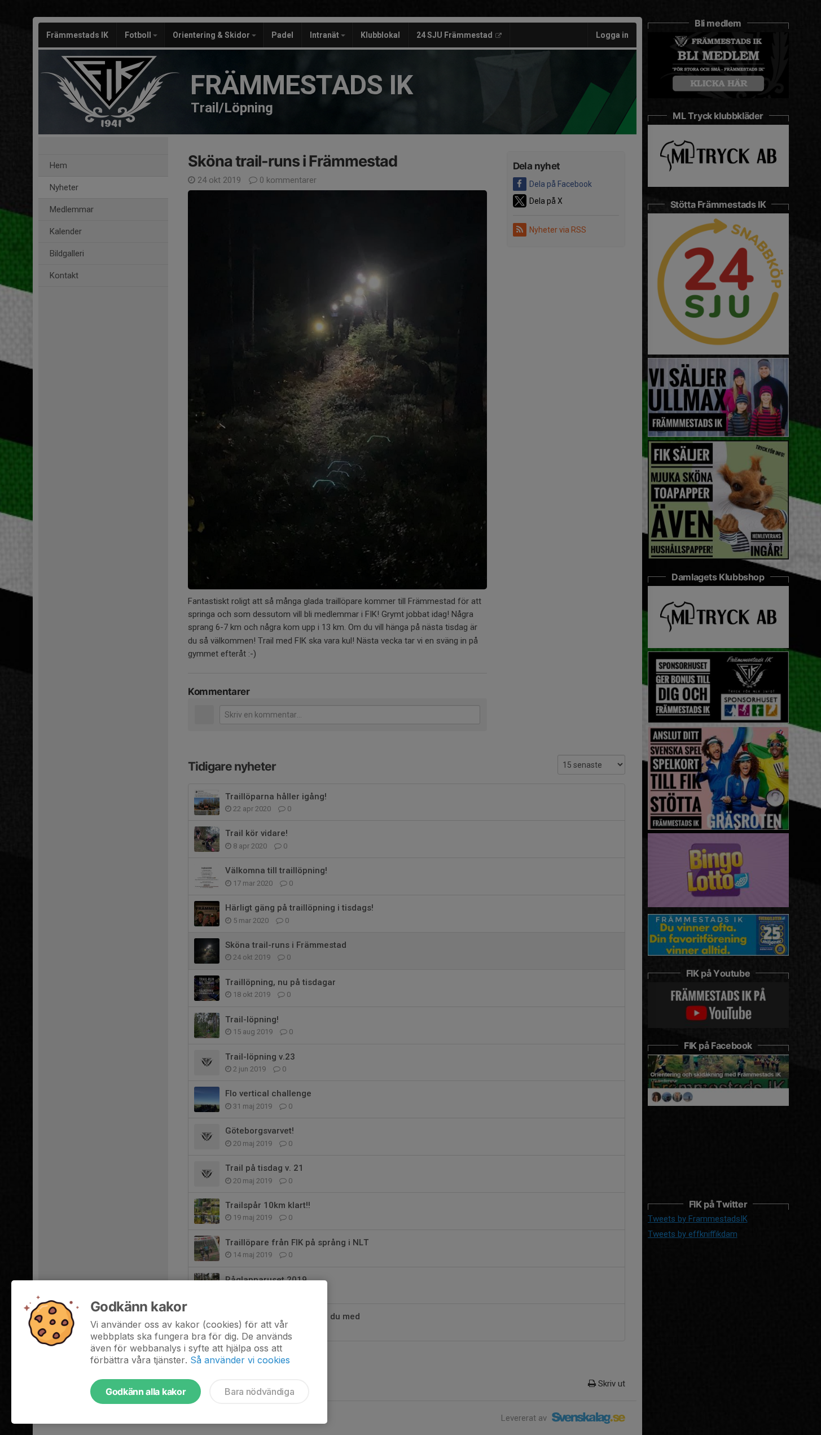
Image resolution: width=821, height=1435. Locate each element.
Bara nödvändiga (259, 1391)
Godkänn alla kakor (146, 1391)
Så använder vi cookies (240, 1360)
